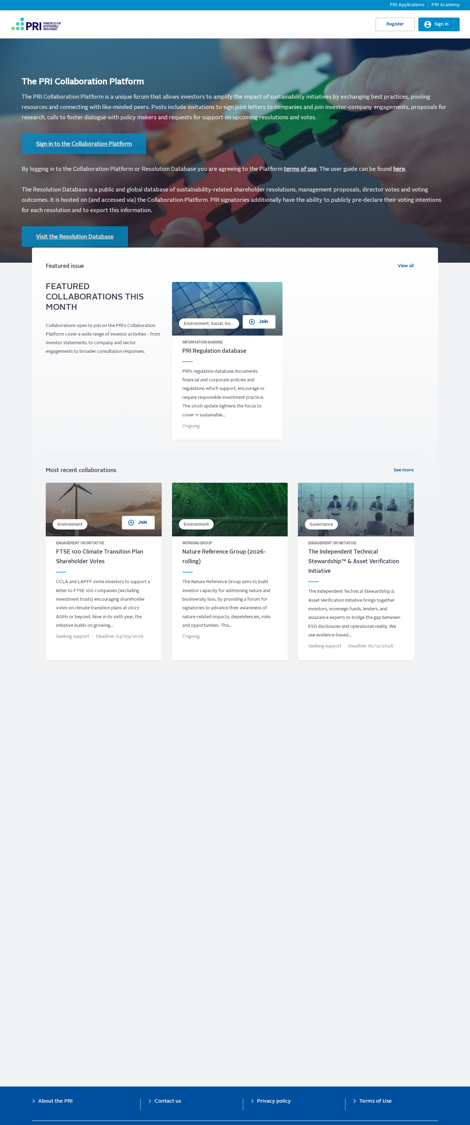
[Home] (36, 24)
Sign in (442, 24)
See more (404, 470)
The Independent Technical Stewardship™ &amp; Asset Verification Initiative (356, 571)
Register (395, 24)
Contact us (167, 1101)
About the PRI (55, 1101)
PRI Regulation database (227, 361)
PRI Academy (445, 5)
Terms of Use (375, 1101)
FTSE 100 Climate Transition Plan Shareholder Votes (104, 571)
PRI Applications (407, 5)
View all (406, 266)
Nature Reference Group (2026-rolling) (230, 571)
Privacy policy (274, 1101)
